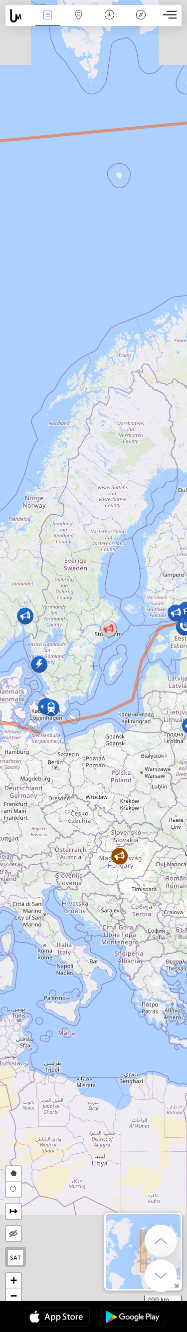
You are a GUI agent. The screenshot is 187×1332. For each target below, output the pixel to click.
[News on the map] (18, 15)
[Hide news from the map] (13, 1233)
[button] (119, 856)
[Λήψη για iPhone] (57, 1318)
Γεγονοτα (47, 21)
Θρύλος (141, 21)
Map (78, 21)
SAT (15, 1257)
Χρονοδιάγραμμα (109, 21)
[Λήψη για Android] (133, 1318)
